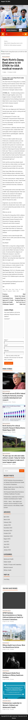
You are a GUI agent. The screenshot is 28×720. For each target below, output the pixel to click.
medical (4, 291)
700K (7, 289)
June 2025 (6, 544)
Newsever (21, 716)
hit (19, 289)
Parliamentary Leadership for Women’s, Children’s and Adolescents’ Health (12, 705)
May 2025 (6, 547)
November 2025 (8, 530)
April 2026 (6, 517)
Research (10, 291)
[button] (6, 34)
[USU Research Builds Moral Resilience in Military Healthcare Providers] (14, 660)
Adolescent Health (8, 559)
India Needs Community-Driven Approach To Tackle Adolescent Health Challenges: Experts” (8, 299)
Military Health (7, 570)
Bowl (13, 289)
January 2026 (7, 525)
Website (6, 350)
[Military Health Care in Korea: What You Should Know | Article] (14, 632)
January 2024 (7, 550)
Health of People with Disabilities (12, 564)
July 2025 (6, 541)
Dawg (16, 289)
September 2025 (8, 536)
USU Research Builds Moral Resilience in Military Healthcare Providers (13, 675)
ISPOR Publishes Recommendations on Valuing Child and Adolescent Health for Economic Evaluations (14, 482)
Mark (22, 289)
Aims (10, 289)
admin (5, 72)
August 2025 (7, 539)
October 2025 (7, 533)
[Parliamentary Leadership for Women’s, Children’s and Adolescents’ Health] (14, 690)
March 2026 (7, 519)
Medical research (6, 56)
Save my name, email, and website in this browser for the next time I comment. (13, 357)
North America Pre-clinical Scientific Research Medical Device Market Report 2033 (14, 428)
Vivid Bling (6, 579)
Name (6, 340)
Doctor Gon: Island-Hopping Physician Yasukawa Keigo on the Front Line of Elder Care (20, 299)
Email (6, 345)
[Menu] (6, 34)
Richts (14, 291)
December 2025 (8, 527)
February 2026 (7, 522)
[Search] (23, 34)
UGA (18, 291)
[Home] (3, 34)
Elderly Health (7, 562)
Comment (7, 319)
